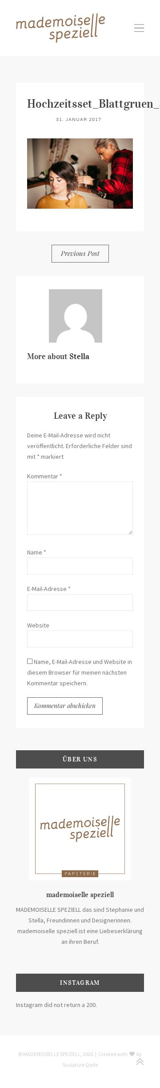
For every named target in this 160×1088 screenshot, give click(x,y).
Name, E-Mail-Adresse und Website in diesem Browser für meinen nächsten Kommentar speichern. (79, 672)
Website (38, 625)
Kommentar (44, 476)
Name (36, 552)
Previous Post (80, 253)
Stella (79, 356)
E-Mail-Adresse (49, 589)
